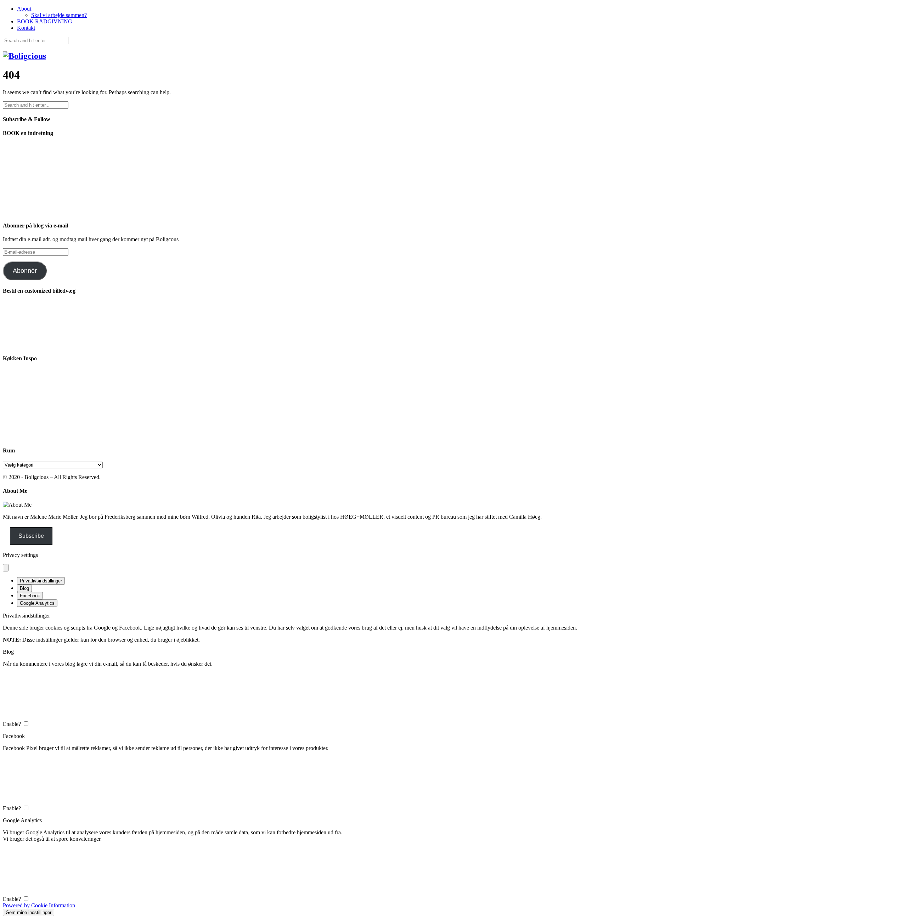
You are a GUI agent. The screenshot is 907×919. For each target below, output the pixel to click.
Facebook (30, 595)
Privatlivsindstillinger (41, 580)
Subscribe (31, 536)
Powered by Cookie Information (39, 905)
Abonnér (25, 270)
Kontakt (26, 28)
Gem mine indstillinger (28, 912)
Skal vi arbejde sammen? (59, 15)
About (24, 9)
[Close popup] (6, 567)
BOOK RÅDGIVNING (44, 21)
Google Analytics (37, 603)
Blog (24, 588)
